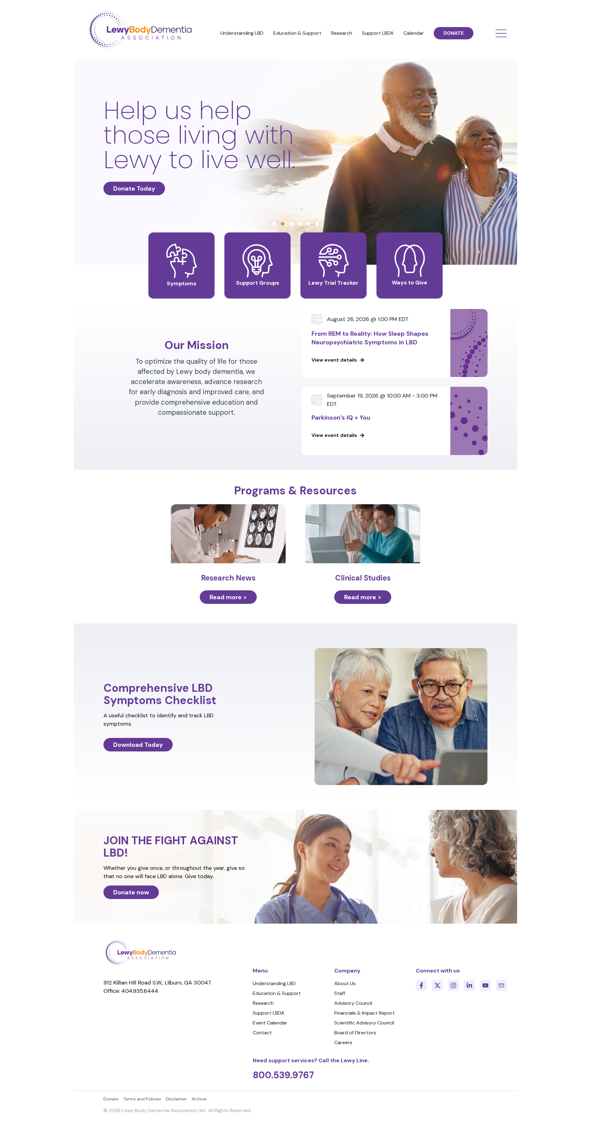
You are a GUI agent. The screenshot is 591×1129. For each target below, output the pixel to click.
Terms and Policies (142, 1099)
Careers (343, 1042)
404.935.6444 (139, 991)
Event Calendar (270, 1023)
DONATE (454, 33)
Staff (339, 993)
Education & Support (297, 33)
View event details (334, 360)
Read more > (228, 597)
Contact (262, 1032)
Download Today (138, 745)
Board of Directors (355, 1032)
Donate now (131, 892)
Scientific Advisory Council (364, 1023)
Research (341, 33)
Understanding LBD (241, 33)
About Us (345, 983)
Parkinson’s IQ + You (341, 418)
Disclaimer (176, 1099)
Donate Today (134, 188)
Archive (199, 1099)
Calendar (414, 33)
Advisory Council (353, 1003)
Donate (111, 1099)
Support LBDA (378, 33)
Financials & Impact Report (364, 1013)
